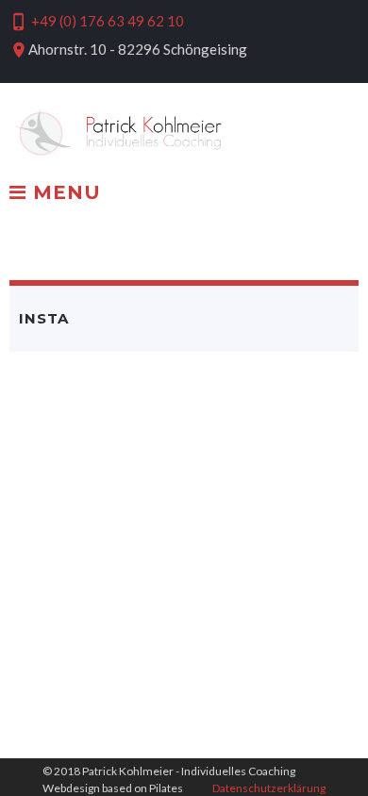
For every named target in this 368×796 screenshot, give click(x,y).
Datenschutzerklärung (269, 788)
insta (44, 318)
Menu (63, 193)
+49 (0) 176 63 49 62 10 (107, 20)
